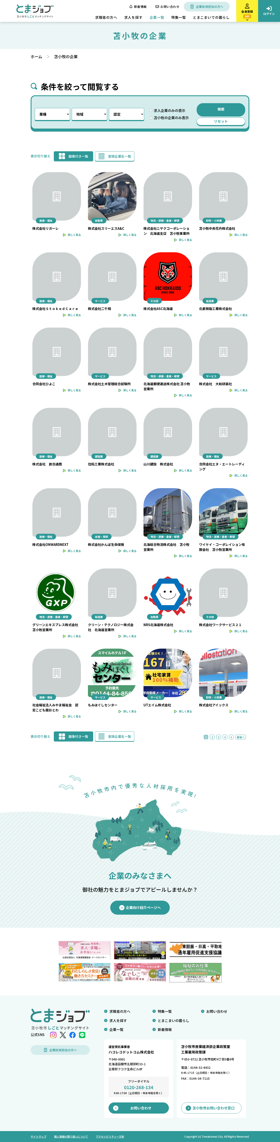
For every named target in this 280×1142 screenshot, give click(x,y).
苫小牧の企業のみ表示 (171, 117)
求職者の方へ (106, 17)
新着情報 (140, 6)
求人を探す (133, 17)
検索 (220, 109)
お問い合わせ (169, 6)
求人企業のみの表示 (169, 110)
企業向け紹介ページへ (143, 907)
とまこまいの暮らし (173, 1020)
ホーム (36, 56)
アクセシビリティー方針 (110, 1136)
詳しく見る (74, 235)
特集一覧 (178, 17)
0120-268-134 (138, 1087)
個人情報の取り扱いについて (71, 1136)
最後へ (241, 737)
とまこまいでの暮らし (211, 17)
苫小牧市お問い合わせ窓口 (213, 1108)
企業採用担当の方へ (209, 6)
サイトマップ (38, 1136)
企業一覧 (157, 17)
